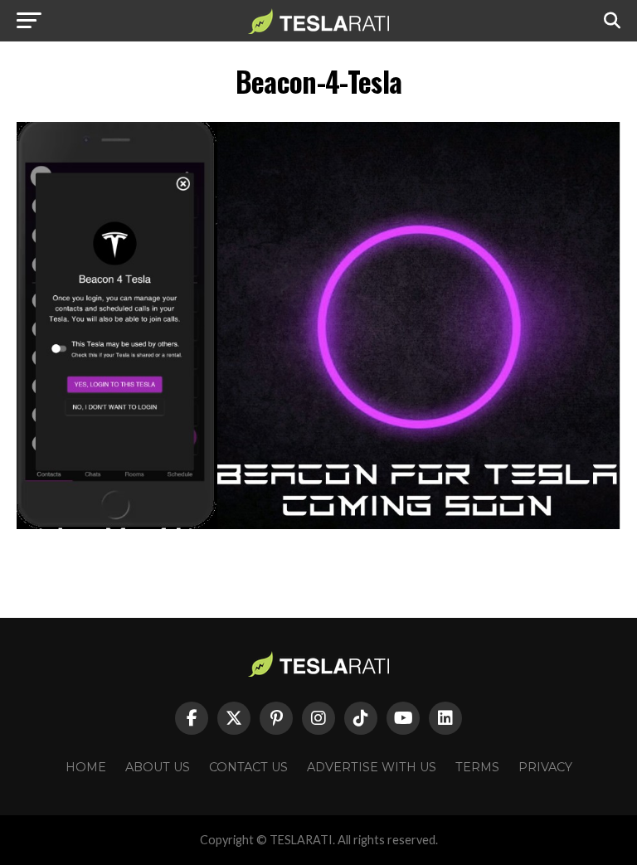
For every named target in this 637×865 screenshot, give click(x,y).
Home (86, 767)
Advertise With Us (371, 767)
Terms (477, 767)
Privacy (545, 767)
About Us (157, 767)
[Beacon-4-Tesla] (318, 524)
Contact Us (248, 767)
